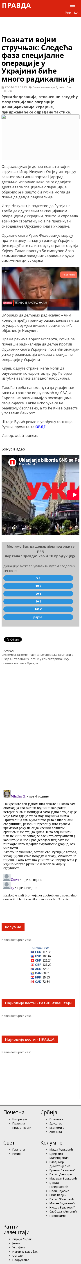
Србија (48, 1112)
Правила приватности (21, 1125)
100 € (38, 609)
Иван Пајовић (59, 1191)
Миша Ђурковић (61, 1149)
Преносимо (58, 1216)
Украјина (18, 1247)
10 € (38, 586)
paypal (38, 617)
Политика (56, 1119)
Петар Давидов (61, 1174)
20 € (38, 594)
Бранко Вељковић (63, 1170)
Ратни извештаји (16, 1229)
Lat (76, 12)
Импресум (19, 1119)
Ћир (68, 12)
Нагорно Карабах (25, 1252)
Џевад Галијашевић (59, 1185)
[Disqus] (40, 725)
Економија (57, 1128)
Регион (17, 1154)
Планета (18, 1149)
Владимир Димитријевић (60, 1164)
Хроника (56, 1132)
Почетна (14, 1112)
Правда (16, 5)
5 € (38, 578)
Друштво (56, 1123)
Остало (17, 1256)
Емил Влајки (58, 1195)
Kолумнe (51, 1142)
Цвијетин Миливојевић (59, 1156)
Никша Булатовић (62, 1207)
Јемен (16, 1243)
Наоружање (20, 1260)
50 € (38, 601)
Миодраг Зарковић (63, 1178)
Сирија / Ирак (22, 1239)
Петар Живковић (62, 1199)
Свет (9, 1142)
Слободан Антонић (63, 1211)
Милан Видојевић (62, 1203)
